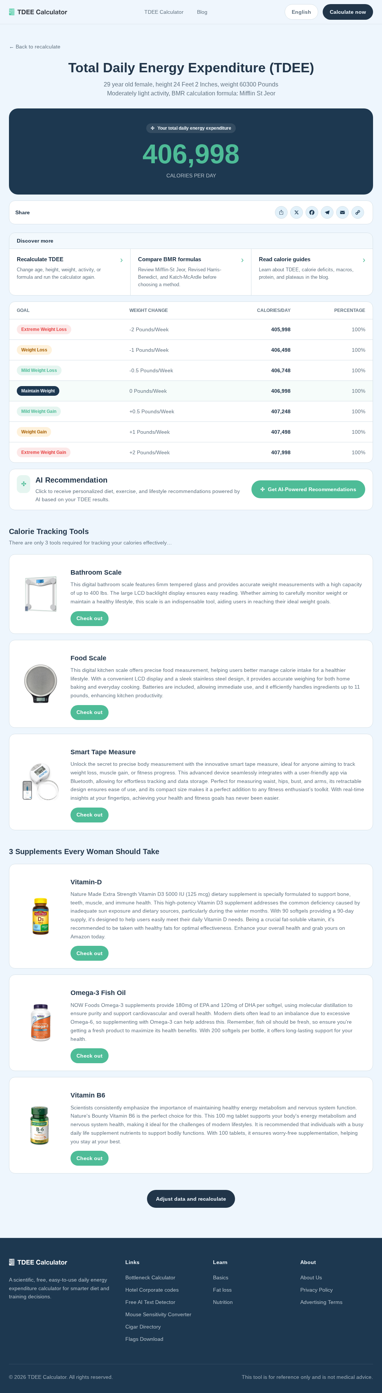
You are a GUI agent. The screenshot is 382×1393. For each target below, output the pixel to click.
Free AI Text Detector (150, 1302)
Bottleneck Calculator (150, 1277)
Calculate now (348, 12)
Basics (220, 1277)
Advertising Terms (321, 1302)
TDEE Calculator (164, 12)
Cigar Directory (143, 1327)
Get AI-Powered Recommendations (312, 489)
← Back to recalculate (34, 47)
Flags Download (144, 1339)
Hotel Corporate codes (152, 1290)
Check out (89, 618)
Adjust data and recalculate (191, 1199)
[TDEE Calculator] (38, 12)
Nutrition (223, 1302)
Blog (202, 12)
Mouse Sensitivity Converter (158, 1314)
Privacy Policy (316, 1290)
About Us (311, 1277)
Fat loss (222, 1290)
